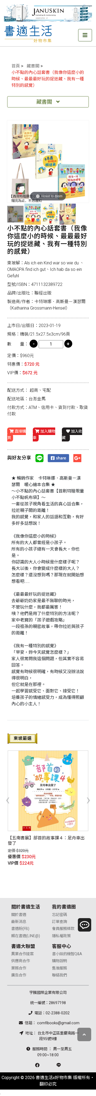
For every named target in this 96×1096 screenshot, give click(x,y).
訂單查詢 (59, 921)
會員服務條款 (63, 928)
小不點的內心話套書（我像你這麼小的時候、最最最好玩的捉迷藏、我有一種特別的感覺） (47, 79)
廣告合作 (18, 975)
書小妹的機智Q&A (67, 954)
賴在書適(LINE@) (25, 936)
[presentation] (7, 799)
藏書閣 (33, 66)
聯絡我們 (59, 975)
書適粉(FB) (20, 928)
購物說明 (59, 961)
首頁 (15, 66)
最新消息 (18, 921)
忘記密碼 (59, 914)
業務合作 (18, 968)
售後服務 (59, 968)
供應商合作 (20, 961)
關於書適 (18, 914)
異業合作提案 (22, 954)
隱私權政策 (61, 936)
